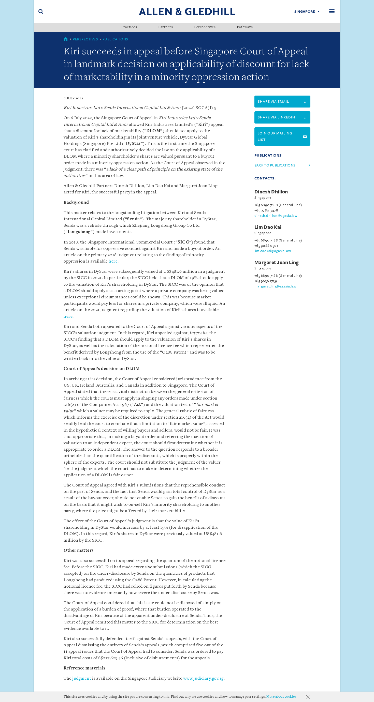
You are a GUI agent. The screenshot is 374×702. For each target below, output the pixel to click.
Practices (129, 27)
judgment (81, 678)
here (113, 261)
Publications (115, 39)
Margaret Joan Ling (276, 262)
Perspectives (204, 27)
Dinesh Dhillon (271, 191)
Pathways (245, 27)
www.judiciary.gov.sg (203, 678)
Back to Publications (275, 165)
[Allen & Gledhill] (187, 11)
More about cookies (281, 696)
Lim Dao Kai (268, 227)
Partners (165, 27)
